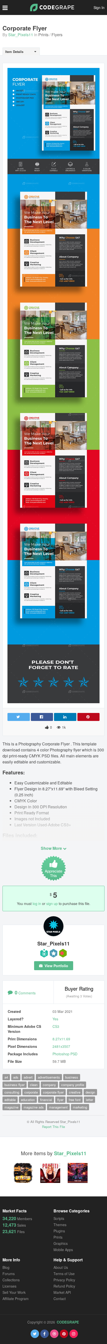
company (49, 1084)
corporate (31, 1092)
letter (89, 1099)
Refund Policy (64, 1286)
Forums (8, 1273)
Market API (62, 1292)
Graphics (61, 1243)
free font (75, 1099)
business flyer (14, 1084)
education (28, 1099)
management (58, 1107)
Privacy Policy (64, 1279)
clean (34, 1084)
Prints (43, 34)
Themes (60, 1224)
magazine (11, 1107)
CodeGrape (68, 1322)
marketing (80, 1107)
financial (46, 1099)
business (71, 1077)
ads (15, 1077)
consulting (11, 1092)
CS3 (56, 1026)
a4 (6, 1077)
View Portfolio (56, 965)
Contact (60, 1298)
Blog (5, 1267)
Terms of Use (64, 1273)
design (90, 1092)
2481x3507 (61, 1046)
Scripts (59, 1218)
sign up (52, 903)
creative (74, 1092)
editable (10, 1099)
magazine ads (34, 1107)
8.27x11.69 (61, 1038)
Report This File (53, 1126)
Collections (11, 1279)
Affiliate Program (15, 1298)
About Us (61, 1267)
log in (37, 903)
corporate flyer (53, 1092)
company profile (72, 1084)
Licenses (9, 1286)
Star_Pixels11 (20, 34)
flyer (60, 1099)
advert (28, 1077)
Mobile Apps (63, 1249)
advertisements (49, 1077)
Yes (55, 1018)
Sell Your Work (14, 1292)
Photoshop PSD (65, 1053)
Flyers (57, 34)
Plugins (59, 1230)
